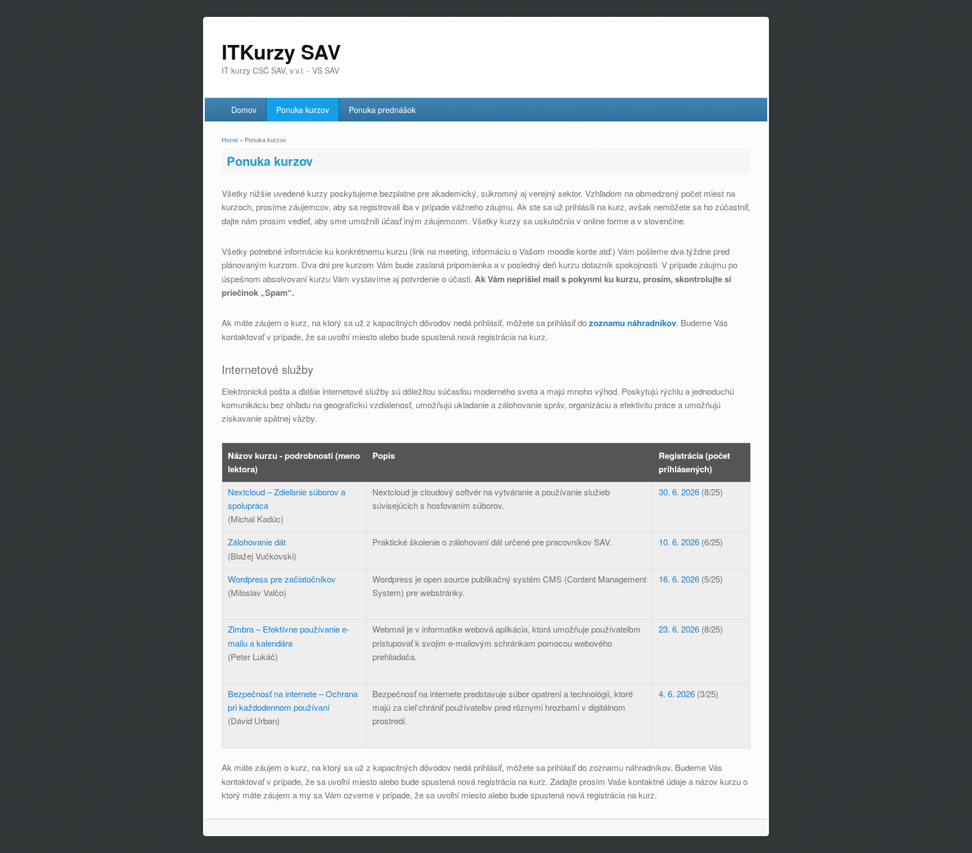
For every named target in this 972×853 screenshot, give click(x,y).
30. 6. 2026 (679, 492)
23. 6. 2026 (679, 629)
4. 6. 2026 (677, 693)
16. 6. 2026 (679, 579)
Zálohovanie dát (257, 542)
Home (230, 139)
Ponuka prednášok (382, 109)
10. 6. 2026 (679, 542)
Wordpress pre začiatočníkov (282, 579)
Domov (243, 109)
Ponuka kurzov (302, 109)
